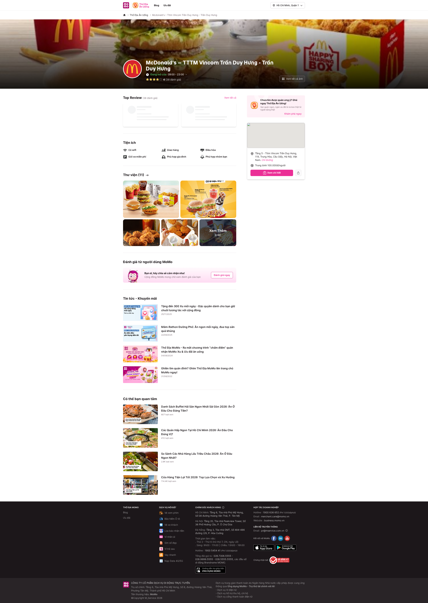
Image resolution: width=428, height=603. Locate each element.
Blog (156, 5)
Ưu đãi (167, 5)
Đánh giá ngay (222, 275)
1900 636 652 (279, 512)
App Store (263, 547)
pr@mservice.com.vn (272, 530)
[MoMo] (124, 15)
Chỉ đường (267, 160)
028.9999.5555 (204, 559)
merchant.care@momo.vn (275, 516)
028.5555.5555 (224, 559)
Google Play (286, 547)
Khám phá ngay (293, 113)
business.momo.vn (274, 520)
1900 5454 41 (213, 550)
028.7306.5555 (222, 555)
